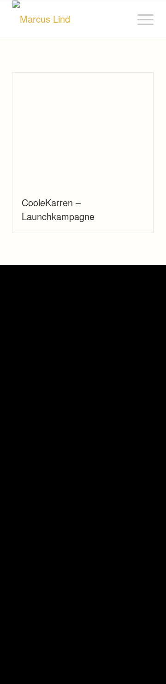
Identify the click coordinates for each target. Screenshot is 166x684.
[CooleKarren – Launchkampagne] (82, 129)
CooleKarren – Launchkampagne (58, 209)
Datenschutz (60, 614)
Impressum (26, 614)
